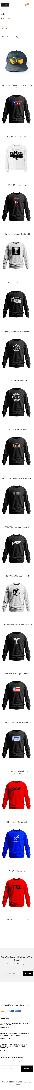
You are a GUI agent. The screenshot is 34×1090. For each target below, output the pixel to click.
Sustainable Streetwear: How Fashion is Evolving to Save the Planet (14, 1034)
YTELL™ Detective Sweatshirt (17, 283)
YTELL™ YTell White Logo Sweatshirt (17, 576)
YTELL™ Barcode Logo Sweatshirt (17, 527)
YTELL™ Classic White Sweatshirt (17, 822)
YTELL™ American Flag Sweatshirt (17, 722)
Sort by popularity (12, 37)
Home (2, 18)
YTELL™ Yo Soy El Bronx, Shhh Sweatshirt (17, 234)
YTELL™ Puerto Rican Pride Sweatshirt (17, 136)
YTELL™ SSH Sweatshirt (17, 871)
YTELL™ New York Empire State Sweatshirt (17, 478)
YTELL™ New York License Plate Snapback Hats (17, 86)
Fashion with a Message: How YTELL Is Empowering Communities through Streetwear (13, 1046)
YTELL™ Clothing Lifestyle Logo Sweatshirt (17, 624)
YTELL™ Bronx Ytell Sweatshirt (17, 429)
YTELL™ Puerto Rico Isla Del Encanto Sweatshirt (17, 772)
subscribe (28, 973)
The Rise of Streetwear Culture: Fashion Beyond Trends (14, 1024)
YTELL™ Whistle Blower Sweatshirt (17, 331)
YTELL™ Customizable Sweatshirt (17, 920)
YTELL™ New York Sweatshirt (17, 380)
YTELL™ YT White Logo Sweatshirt (17, 673)
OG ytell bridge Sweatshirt (17, 185)
